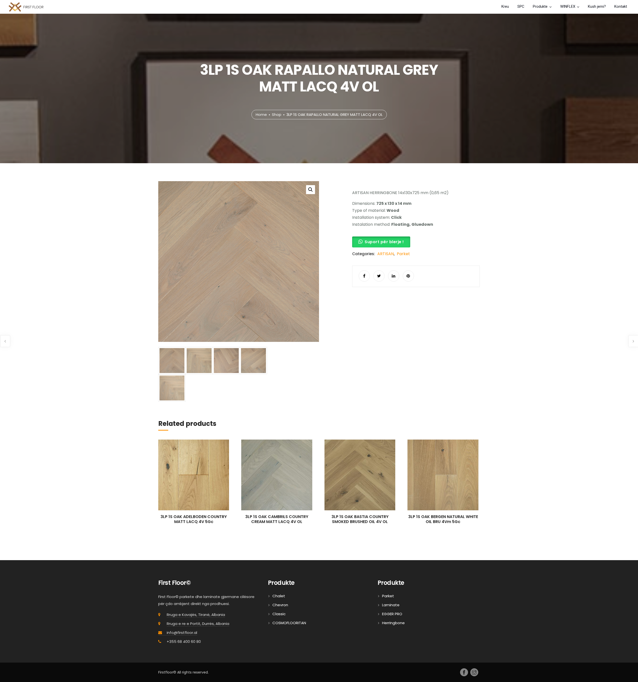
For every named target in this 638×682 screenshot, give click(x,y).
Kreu (505, 6)
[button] (310, 189)
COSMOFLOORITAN (289, 622)
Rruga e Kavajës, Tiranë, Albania (196, 614)
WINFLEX (567, 6)
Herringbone (393, 622)
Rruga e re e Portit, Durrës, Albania (198, 623)
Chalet (278, 596)
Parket (403, 254)
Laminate (390, 604)
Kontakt (620, 6)
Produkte (540, 6)
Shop (276, 114)
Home (261, 114)
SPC (520, 6)
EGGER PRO (392, 613)
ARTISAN (385, 254)
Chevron (280, 604)
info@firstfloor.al (182, 632)
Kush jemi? (597, 6)
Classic (279, 613)
